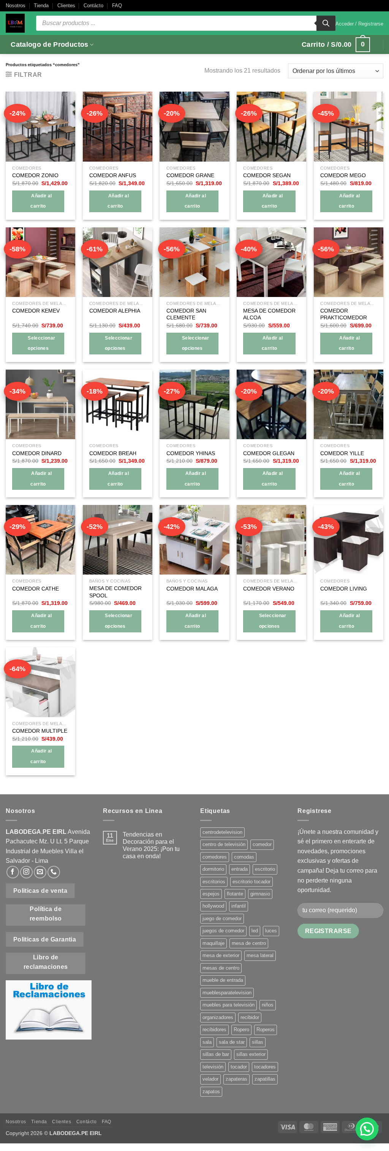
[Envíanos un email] (40, 872)
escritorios (213, 881)
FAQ (117, 5)
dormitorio (213, 869)
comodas (244, 857)
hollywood (213, 906)
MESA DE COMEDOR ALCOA (269, 314)
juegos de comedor (223, 931)
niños (268, 1005)
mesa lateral (260, 955)
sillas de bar (215, 1054)
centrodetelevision (222, 832)
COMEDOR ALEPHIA (114, 311)
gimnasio (260, 894)
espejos (211, 894)
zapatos (211, 1091)
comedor (262, 844)
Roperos (265, 1029)
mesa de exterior (220, 955)
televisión (212, 1067)
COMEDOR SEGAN (267, 175)
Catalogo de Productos (49, 44)
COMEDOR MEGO (343, 175)
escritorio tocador (251, 881)
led (254, 931)
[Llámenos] (53, 872)
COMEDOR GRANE (190, 175)
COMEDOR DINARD (37, 453)
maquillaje (213, 943)
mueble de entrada (222, 980)
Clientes (66, 5)
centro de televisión (223, 844)
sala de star (232, 1042)
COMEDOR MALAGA (192, 589)
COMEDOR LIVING (343, 589)
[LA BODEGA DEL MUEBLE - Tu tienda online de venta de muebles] (15, 23)
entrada (239, 869)
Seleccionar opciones (41, 343)
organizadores (217, 1017)
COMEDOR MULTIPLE (39, 731)
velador (210, 1079)
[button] (359, 24)
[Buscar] (325, 23)
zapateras (236, 1079)
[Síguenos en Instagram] (26, 872)
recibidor (249, 1017)
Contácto (93, 5)
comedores (214, 857)
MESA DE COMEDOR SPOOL (115, 592)
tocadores (265, 1067)
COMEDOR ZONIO (35, 175)
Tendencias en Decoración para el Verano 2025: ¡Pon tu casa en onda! (151, 845)
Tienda (41, 5)
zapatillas (265, 1079)
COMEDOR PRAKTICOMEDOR (343, 314)
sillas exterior (251, 1054)
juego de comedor (222, 918)
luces (271, 931)
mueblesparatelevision (226, 992)
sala (207, 1042)
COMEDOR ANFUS (112, 175)
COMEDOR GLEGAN (268, 453)
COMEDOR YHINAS (190, 453)
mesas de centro (220, 968)
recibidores (214, 1029)
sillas (257, 1042)
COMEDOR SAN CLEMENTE (186, 314)
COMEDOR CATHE (35, 589)
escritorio (265, 869)
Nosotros (15, 5)
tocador (239, 1067)
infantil (238, 906)
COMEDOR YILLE (342, 453)
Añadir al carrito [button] (41, 201)
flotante (235, 894)
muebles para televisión (228, 1005)
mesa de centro (249, 943)
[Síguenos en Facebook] (12, 872)
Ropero (241, 1029)
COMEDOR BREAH (112, 453)
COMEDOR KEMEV (36, 311)
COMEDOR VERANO (268, 589)
